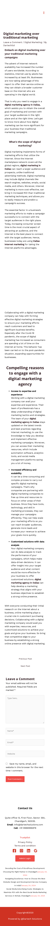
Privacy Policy (25, 842)
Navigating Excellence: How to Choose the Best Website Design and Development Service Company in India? (25, 882)
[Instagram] (21, 851)
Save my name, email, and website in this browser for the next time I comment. (24, 767)
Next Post (25, 666)
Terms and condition (25, 845)
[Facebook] (14, 851)
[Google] (35, 851)
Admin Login (25, 858)
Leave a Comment (12, 42)
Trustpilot (25, 837)
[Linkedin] (28, 851)
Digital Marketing (33, 42)
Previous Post (25, 659)
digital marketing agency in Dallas (22, 104)
